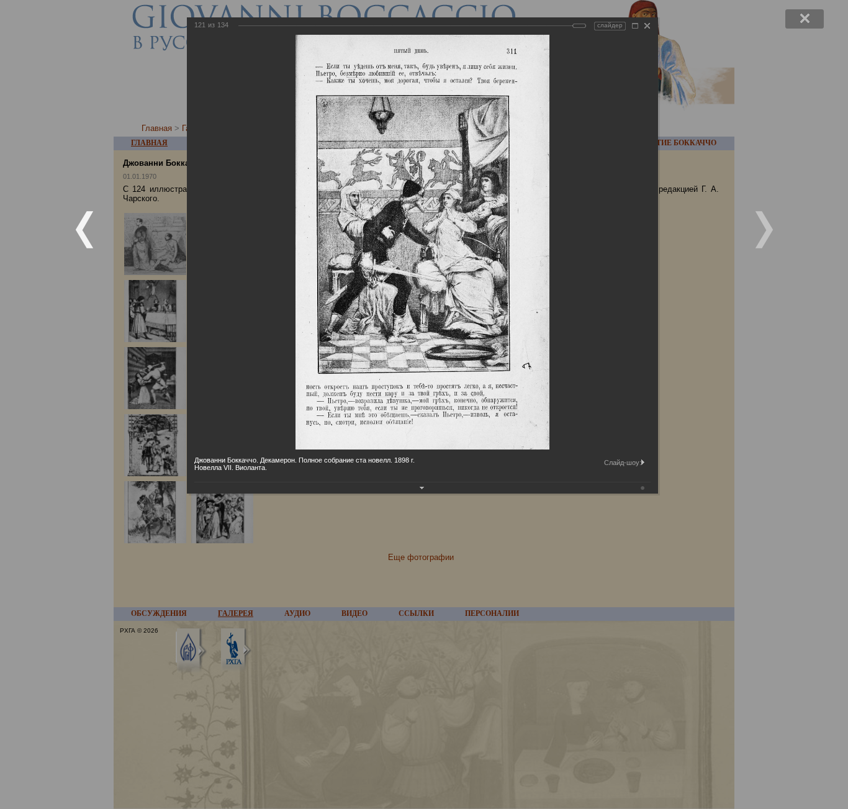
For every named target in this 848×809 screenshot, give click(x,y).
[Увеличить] (635, 26)
